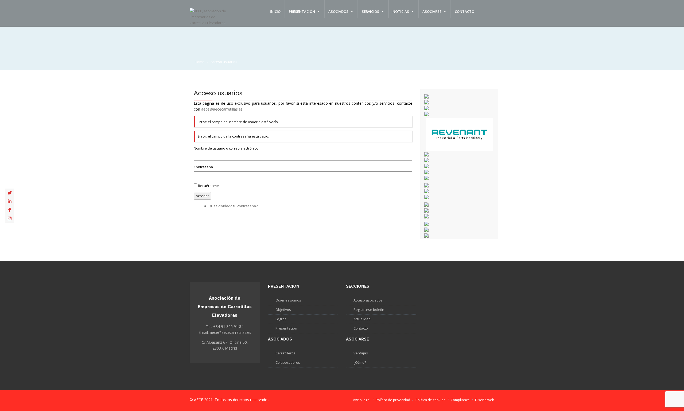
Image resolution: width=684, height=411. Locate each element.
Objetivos (283, 309)
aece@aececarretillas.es (222, 109)
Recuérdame (208, 185)
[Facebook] (9, 210)
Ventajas (360, 353)
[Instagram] (9, 218)
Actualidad (362, 318)
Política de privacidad (393, 399)
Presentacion (286, 328)
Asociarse (431, 11)
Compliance (460, 399)
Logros (280, 318)
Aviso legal (361, 399)
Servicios (370, 11)
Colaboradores (287, 362)
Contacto (464, 11)
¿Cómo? (359, 362)
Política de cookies (430, 399)
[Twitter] (9, 193)
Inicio (275, 11)
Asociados (338, 11)
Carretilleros (285, 353)
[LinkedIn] (9, 201)
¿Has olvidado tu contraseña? (233, 205)
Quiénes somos (288, 300)
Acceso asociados (368, 300)
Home (199, 61)
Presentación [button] (302, 11)
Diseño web (484, 399)
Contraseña (203, 167)
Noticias (400, 11)
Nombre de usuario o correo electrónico (226, 148)
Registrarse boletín (368, 309)
